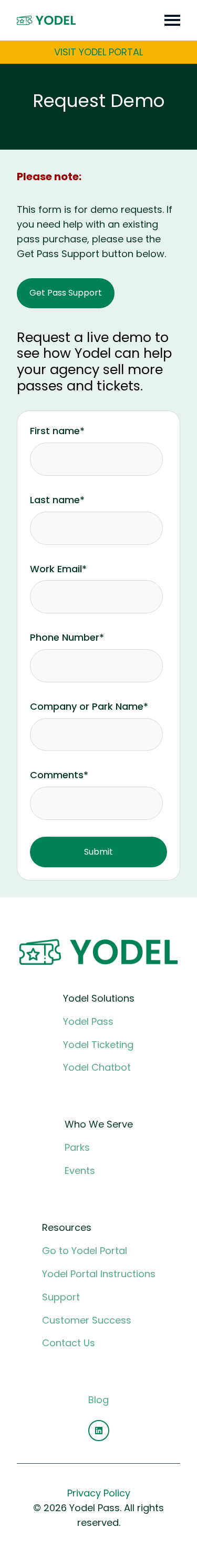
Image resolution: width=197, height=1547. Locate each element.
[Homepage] (46, 20)
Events (80, 1170)
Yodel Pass (88, 1021)
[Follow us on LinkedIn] (98, 1430)
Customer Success (86, 1320)
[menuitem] (99, 1041)
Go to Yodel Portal (84, 1250)
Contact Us (68, 1342)
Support (61, 1297)
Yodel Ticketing (98, 1044)
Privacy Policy (98, 1493)
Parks (77, 1147)
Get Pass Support (65, 293)
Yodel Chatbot (97, 1067)
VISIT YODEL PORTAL (98, 51)
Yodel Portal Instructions (98, 1273)
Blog (98, 1399)
